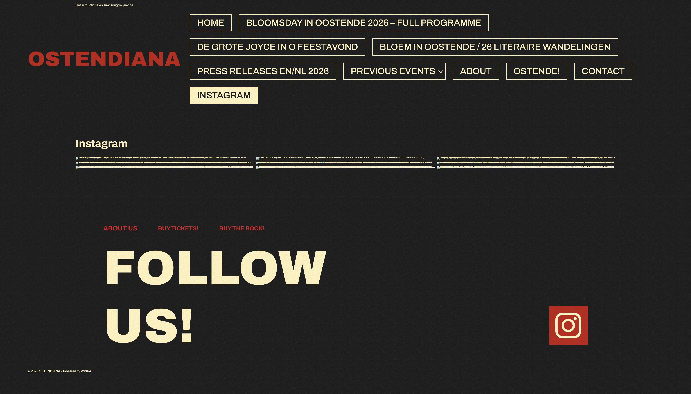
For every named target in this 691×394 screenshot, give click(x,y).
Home (210, 23)
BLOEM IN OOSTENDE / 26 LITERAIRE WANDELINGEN (495, 47)
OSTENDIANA (104, 59)
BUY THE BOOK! (242, 228)
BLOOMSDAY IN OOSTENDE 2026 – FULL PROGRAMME (363, 23)
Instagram (224, 95)
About (476, 71)
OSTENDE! (537, 71)
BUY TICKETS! (178, 228)
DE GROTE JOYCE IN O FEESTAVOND (277, 47)
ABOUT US (120, 228)
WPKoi (86, 371)
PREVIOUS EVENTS (393, 71)
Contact (603, 71)
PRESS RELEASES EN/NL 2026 (263, 71)
